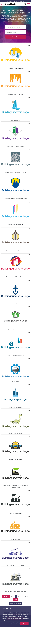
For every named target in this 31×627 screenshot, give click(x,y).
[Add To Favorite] (29, 45)
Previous (6, 596)
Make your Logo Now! (15, 603)
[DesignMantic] (8, 4)
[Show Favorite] (14, 1)
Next (15, 599)
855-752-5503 (9, 1)
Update (15, 36)
